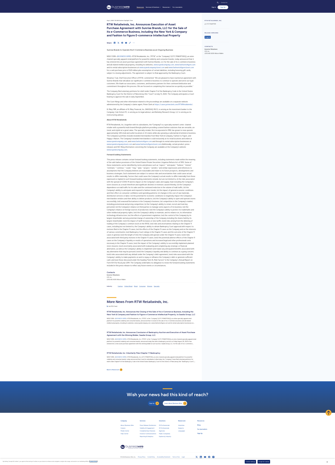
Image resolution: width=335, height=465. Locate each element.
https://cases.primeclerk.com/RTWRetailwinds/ (174, 104)
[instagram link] (213, 457)
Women (149, 286)
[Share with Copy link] (130, 42)
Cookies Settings (250, 461)
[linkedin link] (201, 457)
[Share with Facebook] (122, 42)
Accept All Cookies (263, 461)
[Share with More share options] (133, 42)
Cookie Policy (93, 461)
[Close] (327, 462)
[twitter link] (197, 457)
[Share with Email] (126, 42)
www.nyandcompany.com (164, 64)
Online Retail (128, 286)
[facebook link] (209, 457)
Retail (136, 286)
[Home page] (118, 7)
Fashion (120, 286)
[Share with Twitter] (118, 42)
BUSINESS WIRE (124, 56)
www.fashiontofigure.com (185, 64)
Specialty (157, 286)
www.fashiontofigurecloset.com (181, 67)
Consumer (142, 286)
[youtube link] (205, 457)
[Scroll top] (329, 413)
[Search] (218, 2)
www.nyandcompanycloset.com (152, 67)
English (207, 37)
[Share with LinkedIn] (114, 42)
